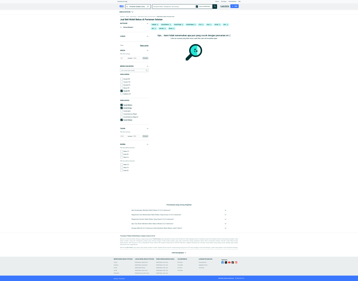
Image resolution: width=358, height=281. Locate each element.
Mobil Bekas (133, 16)
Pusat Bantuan (202, 262)
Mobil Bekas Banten (140, 267)
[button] (122, 1)
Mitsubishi (116, 273)
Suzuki (115, 270)
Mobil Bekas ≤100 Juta (162, 262)
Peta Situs (180, 262)
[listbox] (157, 24)
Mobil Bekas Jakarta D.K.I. (141, 262)
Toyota (115, 262)
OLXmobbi (180, 265)
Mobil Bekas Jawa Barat (141, 265)
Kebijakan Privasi (203, 265)
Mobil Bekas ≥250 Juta (162, 273)
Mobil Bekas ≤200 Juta (162, 267)
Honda (115, 267)
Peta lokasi (122, 278)
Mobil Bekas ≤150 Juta (162, 265)
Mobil (127, 16)
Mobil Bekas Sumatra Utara (142, 273)
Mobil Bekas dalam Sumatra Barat (146, 16)
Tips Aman (201, 267)
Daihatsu (116, 265)
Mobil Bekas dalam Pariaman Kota (165, 16)
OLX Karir (180, 267)
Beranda (122, 16)
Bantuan (116, 278)
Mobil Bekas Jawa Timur (141, 270)
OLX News (180, 270)
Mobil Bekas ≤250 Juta (162, 270)
